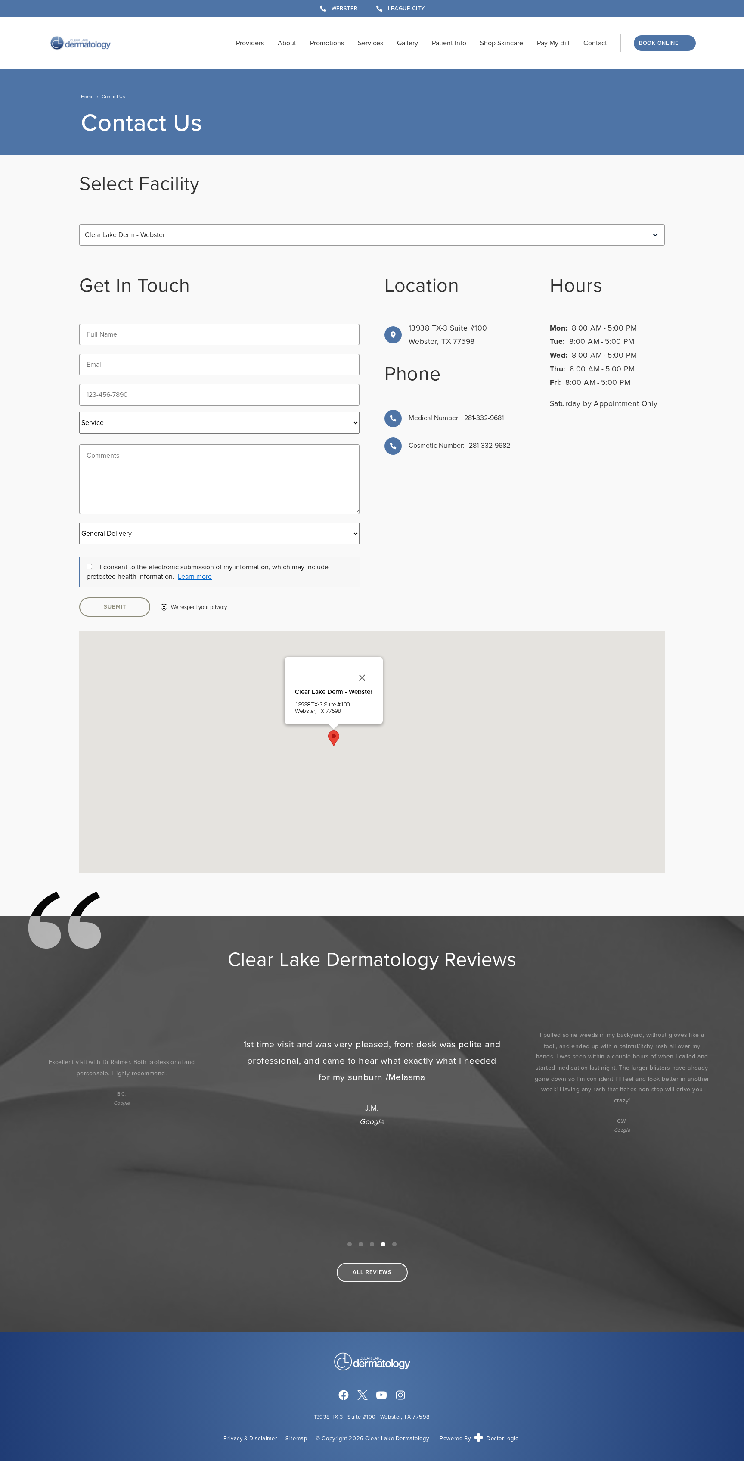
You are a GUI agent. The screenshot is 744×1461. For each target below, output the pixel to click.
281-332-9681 (456, 418)
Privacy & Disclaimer (250, 1438)
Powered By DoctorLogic (479, 1438)
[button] (333, 738)
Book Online (659, 43)
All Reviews (372, 1272)
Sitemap (296, 1438)
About (287, 43)
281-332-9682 (489, 445)
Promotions (327, 43)
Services (370, 43)
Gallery (407, 43)
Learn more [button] (195, 576)
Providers (250, 43)
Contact (595, 43)
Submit (115, 607)
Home (87, 96)
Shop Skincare (501, 43)
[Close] (362, 678)
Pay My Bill (553, 43)
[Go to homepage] (80, 43)
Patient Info (449, 43)
